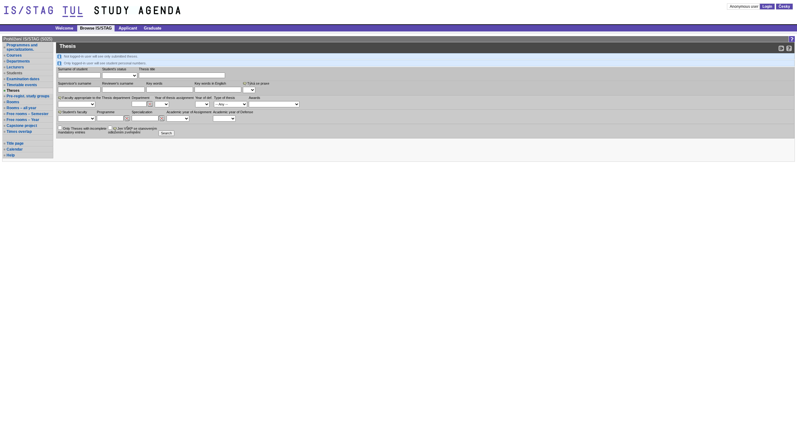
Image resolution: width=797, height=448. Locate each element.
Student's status (114, 69)
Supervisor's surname (74, 83)
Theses (13, 90)
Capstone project (22, 126)
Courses (14, 55)
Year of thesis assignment (174, 98)
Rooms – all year (21, 108)
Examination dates (23, 79)
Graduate (152, 28)
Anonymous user (744, 6)
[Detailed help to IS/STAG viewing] (789, 48)
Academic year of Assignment (189, 112)
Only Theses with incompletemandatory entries (82, 130)
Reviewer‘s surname (117, 83)
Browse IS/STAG (96, 28)
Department (140, 98)
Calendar (15, 149)
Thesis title (147, 69)
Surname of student (72, 69)
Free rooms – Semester (28, 114)
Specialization (142, 112)
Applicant (128, 28)
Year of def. (203, 98)
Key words (154, 83)
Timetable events (22, 85)
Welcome (64, 28)
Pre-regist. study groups (28, 96)
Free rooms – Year (23, 120)
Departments (18, 61)
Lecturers (15, 67)
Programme (106, 112)
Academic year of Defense (233, 112)
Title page (15, 143)
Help (11, 155)
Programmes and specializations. (22, 47)
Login (767, 6)
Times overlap (19, 131)
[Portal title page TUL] (148, 12)
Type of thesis (224, 98)
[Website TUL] (49, 12)
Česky (784, 6)
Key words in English (210, 83)
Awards (254, 98)
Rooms (13, 102)
